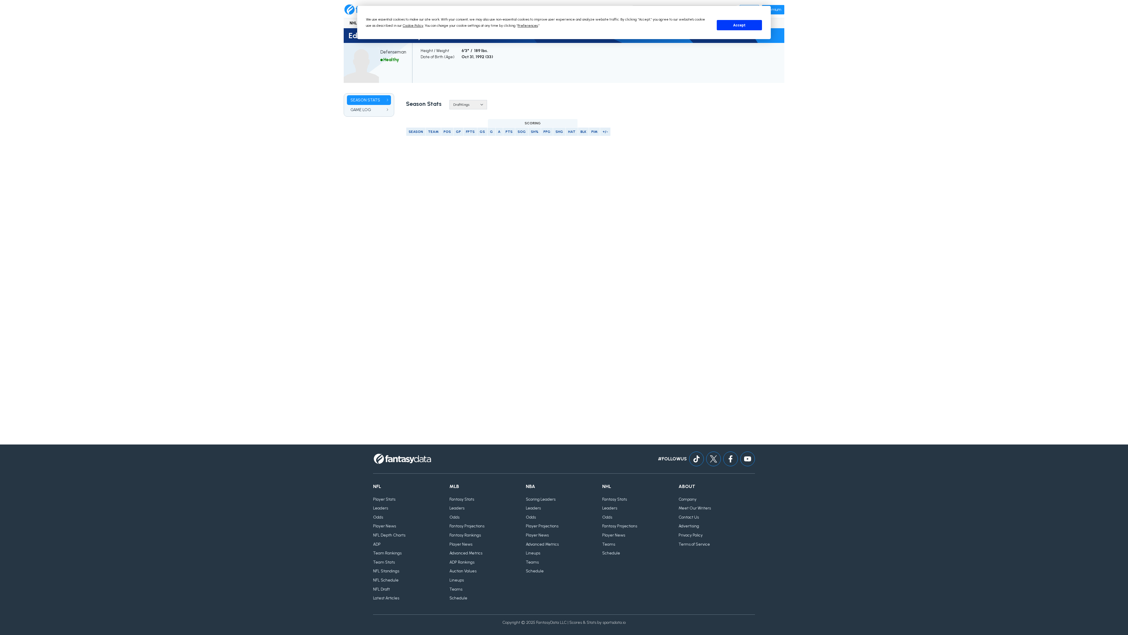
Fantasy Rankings (465, 535)
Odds (378, 517)
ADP (377, 544)
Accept (739, 25)
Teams (455, 589)
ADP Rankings (461, 562)
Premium (773, 9)
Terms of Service (694, 544)
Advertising (689, 526)
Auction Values (462, 571)
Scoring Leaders (540, 499)
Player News (384, 526)
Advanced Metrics (465, 553)
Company (687, 499)
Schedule (458, 598)
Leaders (380, 508)
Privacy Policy (691, 535)
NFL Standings (386, 571)
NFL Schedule (386, 580)
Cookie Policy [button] (413, 26)
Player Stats (384, 499)
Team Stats (384, 562)
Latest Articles (386, 598)
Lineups (456, 580)
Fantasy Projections (466, 526)
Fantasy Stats (461, 499)
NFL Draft (381, 589)
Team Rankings (387, 553)
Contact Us (689, 517)
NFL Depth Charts (389, 535)
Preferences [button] (528, 26)
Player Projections (542, 526)
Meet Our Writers (695, 508)
